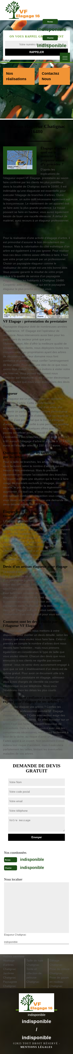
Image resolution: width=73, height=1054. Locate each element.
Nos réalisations (16, 76)
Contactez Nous (50, 76)
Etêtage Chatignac (55, 962)
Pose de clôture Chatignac (59, 971)
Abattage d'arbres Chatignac (9, 965)
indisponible (51, 29)
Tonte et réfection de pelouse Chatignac (34, 975)
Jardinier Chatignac (9, 975)
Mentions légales (36, 1047)
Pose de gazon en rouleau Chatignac (59, 982)
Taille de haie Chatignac (34, 962)
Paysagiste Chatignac (10, 984)
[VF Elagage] (22, 8)
